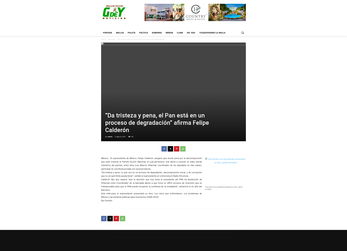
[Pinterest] (176, 149)
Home (103, 39)
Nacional (111, 39)
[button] (242, 32)
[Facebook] (164, 149)
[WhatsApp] (183, 149)
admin (110, 137)
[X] (170, 149)
